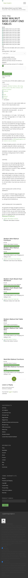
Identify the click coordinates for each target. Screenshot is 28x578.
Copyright (4, 483)
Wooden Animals (6, 434)
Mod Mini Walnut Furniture (14, 359)
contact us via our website (9, 141)
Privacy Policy (5, 487)
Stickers (4, 432)
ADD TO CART (7, 246)
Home (4, 16)
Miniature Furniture (12, 86)
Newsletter (4, 450)
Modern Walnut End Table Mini (13, 320)
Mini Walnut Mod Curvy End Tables (12, 8)
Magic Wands (5, 417)
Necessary (5, 548)
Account (4, 452)
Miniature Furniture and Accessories (10, 422)
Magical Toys (5, 420)
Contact (4, 460)
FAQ (3, 464)
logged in (11, 392)
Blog (3, 462)
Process (4, 457)
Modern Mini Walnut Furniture (11, 239)
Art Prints (4, 407)
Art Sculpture (5, 410)
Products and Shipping (7, 480)
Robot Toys (4, 429)
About (3, 455)
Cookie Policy (5, 485)
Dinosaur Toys (5, 415)
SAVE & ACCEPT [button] (5, 575)
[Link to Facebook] (20, 515)
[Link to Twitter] (22, 515)
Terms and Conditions (7, 490)
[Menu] (24, 3)
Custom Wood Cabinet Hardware (9, 436)
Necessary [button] (4, 546)
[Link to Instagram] (18, 515)
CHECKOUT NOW (15, 246)
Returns (4, 478)
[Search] (20, 3)
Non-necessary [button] (5, 560)
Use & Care (4, 467)
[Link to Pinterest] (25, 515)
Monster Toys (5, 424)
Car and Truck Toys (6, 412)
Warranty (4, 492)
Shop (9, 16)
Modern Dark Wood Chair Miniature (13, 280)
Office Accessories (6, 427)
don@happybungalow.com (19, 139)
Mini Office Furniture (15, 87)
